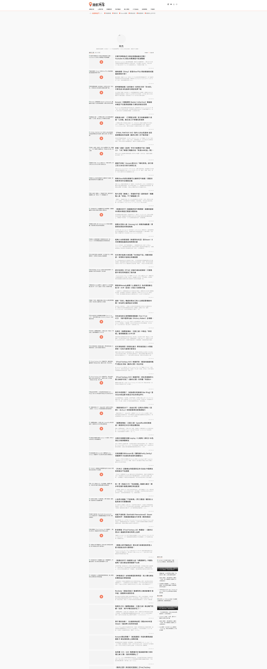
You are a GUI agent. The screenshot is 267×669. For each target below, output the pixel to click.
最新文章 (91, 52)
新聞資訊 (109, 9)
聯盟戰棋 (140, 13)
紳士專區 (126, 9)
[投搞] (168, 4)
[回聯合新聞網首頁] (90, 4)
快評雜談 (118, 9)
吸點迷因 (132, 13)
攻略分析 (91, 9)
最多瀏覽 (97, 52)
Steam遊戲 (123, 13)
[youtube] (171, 4)
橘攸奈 (116, 13)
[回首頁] (97, 4)
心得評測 (100, 9)
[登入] (174, 4)
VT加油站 (135, 9)
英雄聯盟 (108, 13)
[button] (176, 4)
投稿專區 (144, 9)
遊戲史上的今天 (150, 13)
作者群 (153, 9)
